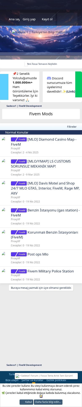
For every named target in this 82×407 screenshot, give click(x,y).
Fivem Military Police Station (51, 271)
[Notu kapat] (76, 375)
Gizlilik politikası (56, 380)
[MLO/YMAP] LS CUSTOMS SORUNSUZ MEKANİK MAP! (41, 164)
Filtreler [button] (72, 126)
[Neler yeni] (62, 19)
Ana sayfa (16, 19)
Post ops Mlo (38, 254)
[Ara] (72, 19)
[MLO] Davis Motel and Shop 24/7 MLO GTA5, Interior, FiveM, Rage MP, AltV (45, 188)
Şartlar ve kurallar (32, 380)
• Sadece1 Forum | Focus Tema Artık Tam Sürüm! (46, 375)
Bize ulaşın (12, 380)
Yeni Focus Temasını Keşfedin (42, 63)
